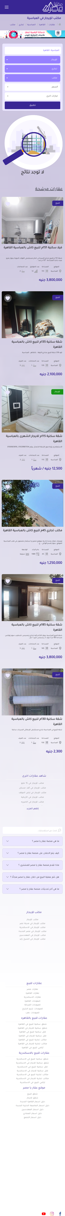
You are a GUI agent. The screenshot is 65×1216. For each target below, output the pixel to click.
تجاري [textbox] (54, 69)
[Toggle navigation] (6, 7)
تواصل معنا (26, 1178)
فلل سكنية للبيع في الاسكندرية (32, 1067)
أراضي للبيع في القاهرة (32, 1048)
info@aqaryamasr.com (37, 1200)
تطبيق (32, 105)
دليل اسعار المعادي (32, 1114)
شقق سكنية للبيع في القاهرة (32, 1024)
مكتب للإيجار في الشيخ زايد (32, 939)
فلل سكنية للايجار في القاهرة (32, 1036)
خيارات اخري (52, 96)
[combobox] (32, 59)
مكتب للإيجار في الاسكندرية (32, 927)
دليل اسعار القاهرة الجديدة (32, 1102)
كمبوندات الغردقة (32, 1005)
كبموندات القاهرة (32, 1001)
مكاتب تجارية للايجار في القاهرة (32, 1044)
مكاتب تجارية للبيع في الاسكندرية (32, 1075)
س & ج (59, 1178)
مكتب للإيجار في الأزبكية (32, 797)
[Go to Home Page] (60, 24)
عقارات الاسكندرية (32, 997)
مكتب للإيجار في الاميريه (32, 802)
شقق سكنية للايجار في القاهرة (32, 1028)
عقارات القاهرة (32, 993)
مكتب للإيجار (32, 920)
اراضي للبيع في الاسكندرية (32, 1083)
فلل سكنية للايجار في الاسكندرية (32, 1071)
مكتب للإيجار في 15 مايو (32, 783)
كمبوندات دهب (32, 1013)
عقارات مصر (32, 989)
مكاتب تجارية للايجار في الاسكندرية (32, 1079)
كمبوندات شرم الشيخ (32, 1009)
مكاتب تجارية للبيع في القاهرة (32, 1040)
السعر (55, 87)
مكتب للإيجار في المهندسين (32, 935)
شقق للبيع (32, 1094)
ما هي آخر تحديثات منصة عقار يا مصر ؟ (39, 889)
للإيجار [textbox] (54, 60)
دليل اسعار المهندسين (32, 1110)
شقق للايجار (32, 1098)
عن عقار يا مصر (24, 1173)
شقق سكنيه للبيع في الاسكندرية (32, 1059)
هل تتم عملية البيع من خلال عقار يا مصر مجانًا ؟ (34, 877)
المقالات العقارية (54, 1173)
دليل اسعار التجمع (32, 1118)
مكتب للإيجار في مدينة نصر (32, 924)
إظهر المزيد (33, 809)
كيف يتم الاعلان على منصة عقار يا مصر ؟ (38, 853)
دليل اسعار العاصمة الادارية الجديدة (32, 1106)
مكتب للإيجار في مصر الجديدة (32, 931)
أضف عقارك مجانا (23, 1162)
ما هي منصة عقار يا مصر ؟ (45, 841)
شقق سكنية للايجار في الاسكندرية (32, 1063)
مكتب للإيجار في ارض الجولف (32, 793)
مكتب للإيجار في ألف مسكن (32, 788)
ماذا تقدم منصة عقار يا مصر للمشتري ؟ (38, 865)
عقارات (59, 1162)
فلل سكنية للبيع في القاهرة (32, 1032)
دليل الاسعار (25, 1167)
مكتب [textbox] (54, 78)
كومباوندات (57, 1167)
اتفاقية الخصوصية (53, 1183)
